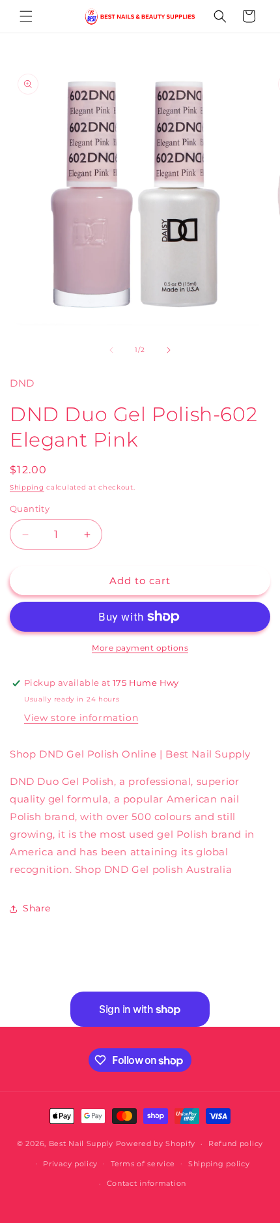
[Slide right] (168, 350)
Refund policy (235, 1143)
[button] (26, 16)
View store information (81, 718)
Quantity (29, 508)
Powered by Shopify (156, 1143)
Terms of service (143, 1163)
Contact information (146, 1183)
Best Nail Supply (81, 1143)
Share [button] (37, 908)
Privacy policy (70, 1163)
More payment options (140, 648)
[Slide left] (111, 350)
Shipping (27, 487)
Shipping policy (219, 1163)
